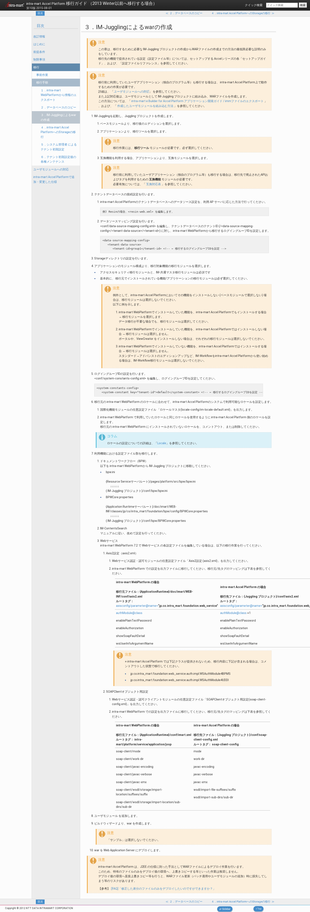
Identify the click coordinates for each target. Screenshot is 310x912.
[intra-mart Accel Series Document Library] (14, 5)
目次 (40, 13)
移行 (36, 67)
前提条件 (39, 52)
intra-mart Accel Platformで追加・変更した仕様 (53, 179)
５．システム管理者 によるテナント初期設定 (59, 147)
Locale (161, 443)
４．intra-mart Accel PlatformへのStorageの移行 (58, 132)
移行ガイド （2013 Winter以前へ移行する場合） (91, 3)
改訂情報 (39, 36)
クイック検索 (254, 5)
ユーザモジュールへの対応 (51, 169)
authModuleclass (129, 613)
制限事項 (39, 59)
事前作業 (42, 75)
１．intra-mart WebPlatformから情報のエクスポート (59, 95)
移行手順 (42, 82)
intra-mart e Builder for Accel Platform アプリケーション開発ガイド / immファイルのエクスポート (197, 101)
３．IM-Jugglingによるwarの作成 (58, 117)
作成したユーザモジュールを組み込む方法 (145, 106)
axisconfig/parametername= (137, 605)
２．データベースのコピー (58, 107)
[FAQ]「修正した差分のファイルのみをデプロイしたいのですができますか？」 (163, 888)
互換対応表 (153, 184)
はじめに (39, 44)
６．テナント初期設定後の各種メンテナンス (58, 159)
